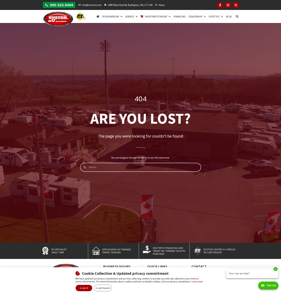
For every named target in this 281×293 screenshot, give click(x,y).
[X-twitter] (236, 5)
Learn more (197, 281)
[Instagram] (228, 5)
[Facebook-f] (220, 5)
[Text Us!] (268, 286)
